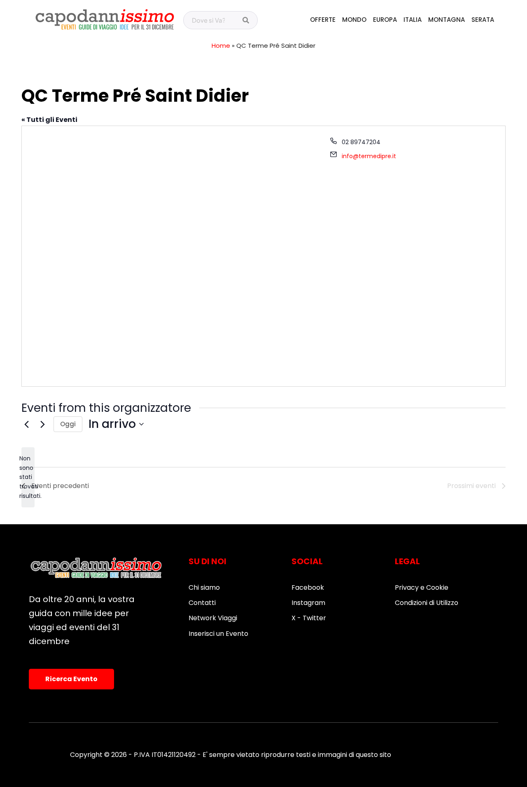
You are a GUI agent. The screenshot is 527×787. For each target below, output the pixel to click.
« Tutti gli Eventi (49, 119)
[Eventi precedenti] (26, 424)
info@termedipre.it (369, 156)
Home (221, 45)
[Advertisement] (172, 197)
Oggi (68, 424)
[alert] (28, 477)
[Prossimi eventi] (42, 424)
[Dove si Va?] (245, 20)
